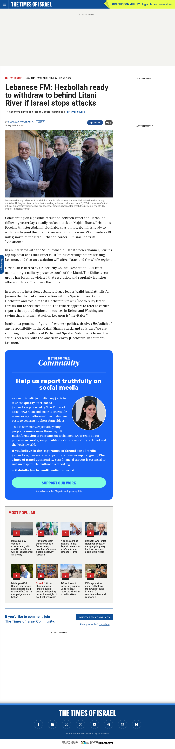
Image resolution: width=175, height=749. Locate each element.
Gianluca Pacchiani (19, 122)
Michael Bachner (16, 718)
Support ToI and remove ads (157, 4)
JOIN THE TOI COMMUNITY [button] (94, 617)
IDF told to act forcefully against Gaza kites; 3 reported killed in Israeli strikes (70, 589)
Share (97, 122)
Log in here (104, 624)
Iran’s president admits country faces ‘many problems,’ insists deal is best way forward (46, 548)
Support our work (59, 482)
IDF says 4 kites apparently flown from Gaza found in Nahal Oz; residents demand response (95, 590)
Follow (40, 122)
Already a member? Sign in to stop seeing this (59, 490)
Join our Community (125, 4)
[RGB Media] (85, 742)
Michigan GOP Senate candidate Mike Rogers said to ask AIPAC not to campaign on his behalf (21, 590)
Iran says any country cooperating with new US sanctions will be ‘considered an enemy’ (22, 548)
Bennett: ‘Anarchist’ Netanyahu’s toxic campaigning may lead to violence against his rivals (95, 546)
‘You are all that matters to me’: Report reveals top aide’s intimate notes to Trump (70, 546)
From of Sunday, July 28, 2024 (47, 78)
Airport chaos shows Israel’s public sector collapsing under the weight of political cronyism (46, 590)
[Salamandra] (105, 743)
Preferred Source (75, 112)
